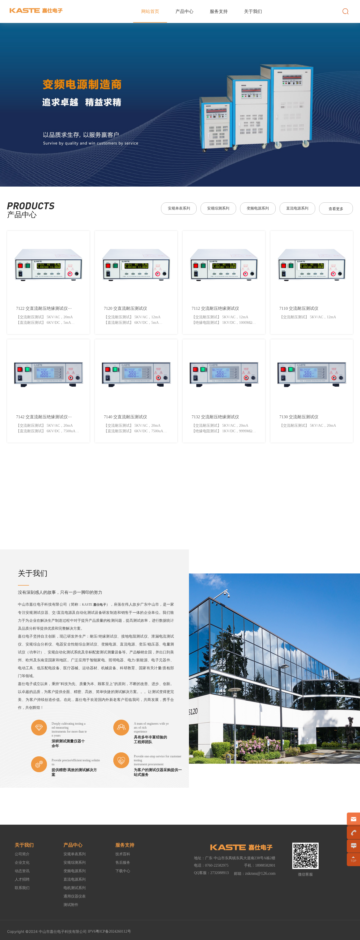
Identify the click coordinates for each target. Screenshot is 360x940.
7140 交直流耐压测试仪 (125, 417)
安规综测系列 (218, 208)
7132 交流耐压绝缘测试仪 (215, 417)
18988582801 (265, 865)
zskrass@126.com (260, 873)
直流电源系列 (297, 208)
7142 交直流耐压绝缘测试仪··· (44, 417)
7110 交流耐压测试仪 (298, 308)
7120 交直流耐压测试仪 (125, 308)
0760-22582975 (216, 865)
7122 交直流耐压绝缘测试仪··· (44, 308)
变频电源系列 (258, 208)
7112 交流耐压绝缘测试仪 (215, 308)
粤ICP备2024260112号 (113, 931)
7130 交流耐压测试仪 (298, 417)
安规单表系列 (179, 208)
